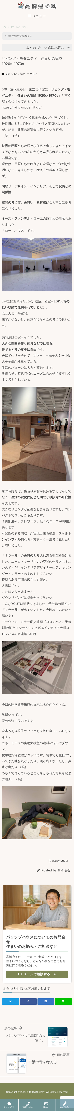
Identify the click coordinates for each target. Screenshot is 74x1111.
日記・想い (21, 27)
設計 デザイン (28, 73)
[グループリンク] (37, 933)
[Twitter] (10, 1001)
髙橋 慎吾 (64, 870)
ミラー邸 (11, 555)
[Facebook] (28, 1001)
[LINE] (63, 1001)
